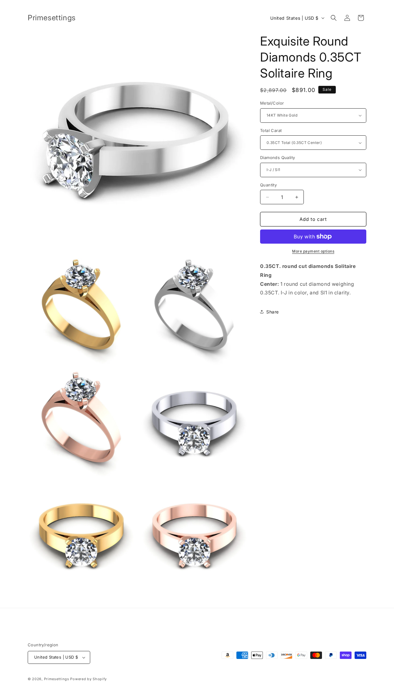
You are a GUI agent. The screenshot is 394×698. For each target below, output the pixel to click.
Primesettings (56, 679)
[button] (333, 18)
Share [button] (272, 311)
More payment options (313, 251)
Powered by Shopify (88, 679)
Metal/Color (272, 103)
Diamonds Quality (277, 157)
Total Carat (271, 130)
